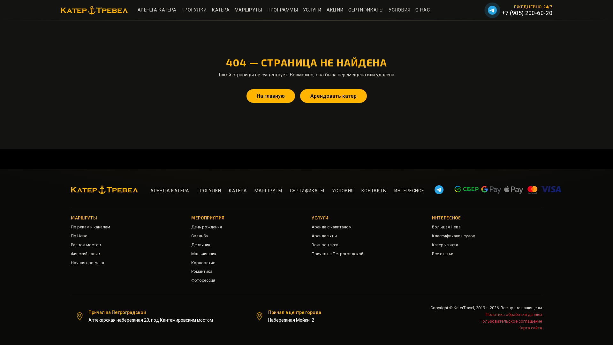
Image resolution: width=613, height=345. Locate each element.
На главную (271, 96)
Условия (399, 10)
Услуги (312, 10)
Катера (221, 10)
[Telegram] (492, 10)
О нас (422, 10)
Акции (335, 10)
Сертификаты (365, 10)
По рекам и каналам (90, 227)
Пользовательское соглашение (511, 321)
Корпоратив (203, 262)
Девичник (200, 244)
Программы (282, 10)
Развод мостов (86, 244)
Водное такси (325, 244)
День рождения (206, 227)
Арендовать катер (333, 96)
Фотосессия (203, 280)
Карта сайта (530, 328)
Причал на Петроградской (337, 253)
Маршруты (248, 10)
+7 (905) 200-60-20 (527, 13)
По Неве (79, 236)
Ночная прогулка (87, 262)
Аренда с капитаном (332, 227)
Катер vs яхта (445, 244)
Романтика (201, 271)
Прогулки (194, 10)
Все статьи (442, 253)
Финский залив (85, 253)
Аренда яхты (324, 236)
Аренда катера (157, 10)
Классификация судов (453, 236)
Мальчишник (203, 253)
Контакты (374, 190)
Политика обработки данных (514, 314)
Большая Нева (446, 227)
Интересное (409, 190)
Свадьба (199, 236)
